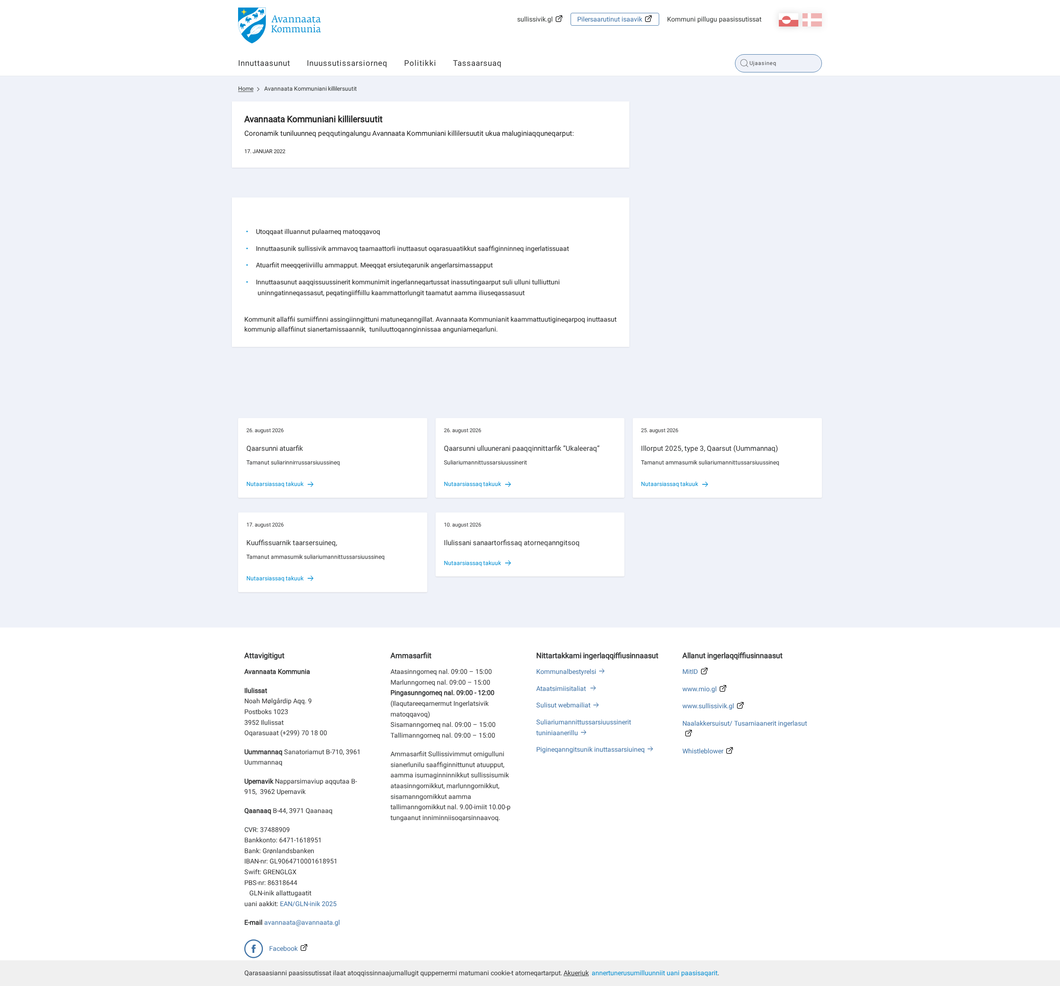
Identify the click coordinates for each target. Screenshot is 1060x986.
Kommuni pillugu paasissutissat (714, 19)
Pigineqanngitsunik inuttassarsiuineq (590, 749)
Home (245, 88)
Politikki (420, 63)
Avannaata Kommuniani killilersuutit (310, 88)
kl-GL (788, 19)
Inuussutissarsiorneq (347, 63)
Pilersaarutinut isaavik (609, 19)
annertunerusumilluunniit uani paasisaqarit (655, 973)
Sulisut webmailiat (563, 705)
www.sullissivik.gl (708, 706)
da (812, 19)
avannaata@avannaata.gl (302, 922)
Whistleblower (702, 751)
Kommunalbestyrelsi (566, 672)
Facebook (283, 948)
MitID (690, 672)
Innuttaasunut (264, 63)
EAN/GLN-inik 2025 (308, 904)
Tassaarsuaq (477, 63)
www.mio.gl (699, 689)
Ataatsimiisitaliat (562, 689)
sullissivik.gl (535, 19)
